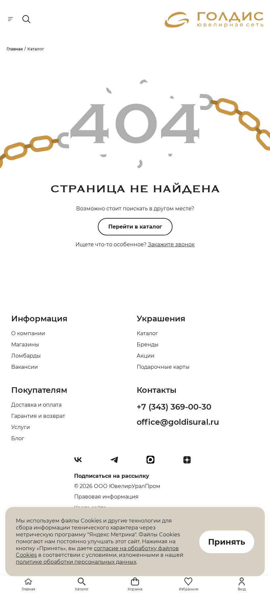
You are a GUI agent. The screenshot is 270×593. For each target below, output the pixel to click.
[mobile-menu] (10, 19)
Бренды (148, 344)
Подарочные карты (163, 367)
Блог (17, 438)
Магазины (25, 344)
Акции (145, 356)
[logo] (214, 26)
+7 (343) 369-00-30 (174, 407)
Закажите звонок (171, 244)
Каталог (147, 333)
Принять (226, 542)
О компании (28, 333)
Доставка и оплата (36, 405)
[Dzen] (189, 462)
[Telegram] (116, 462)
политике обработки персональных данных (76, 562)
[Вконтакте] (80, 462)
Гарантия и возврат (38, 416)
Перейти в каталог (135, 227)
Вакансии (24, 367)
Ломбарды (26, 356)
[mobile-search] (26, 19)
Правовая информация (106, 497)
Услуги (20, 427)
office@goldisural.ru (178, 422)
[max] (153, 462)
